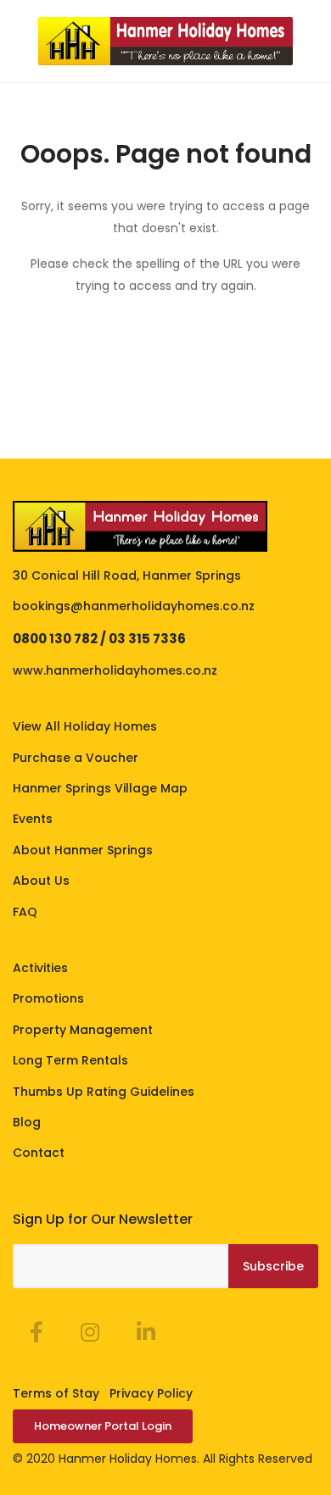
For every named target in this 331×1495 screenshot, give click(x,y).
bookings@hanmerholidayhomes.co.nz (134, 605)
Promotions (48, 998)
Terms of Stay (56, 1393)
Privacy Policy (151, 1393)
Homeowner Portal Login (102, 1426)
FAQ (25, 911)
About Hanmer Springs (83, 850)
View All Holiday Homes (85, 726)
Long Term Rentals (70, 1060)
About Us (41, 880)
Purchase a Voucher (75, 757)
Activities (40, 967)
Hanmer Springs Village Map (100, 788)
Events (33, 818)
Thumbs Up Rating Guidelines (103, 1091)
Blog (27, 1122)
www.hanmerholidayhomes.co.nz (115, 670)
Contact (39, 1152)
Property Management (83, 1029)
